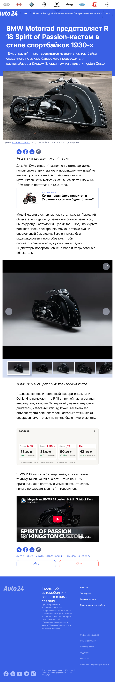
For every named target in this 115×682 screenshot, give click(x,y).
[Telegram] (26, 673)
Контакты (84, 658)
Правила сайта (87, 647)
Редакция (84, 652)
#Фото (40, 556)
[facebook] (25, 151)
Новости (37, 13)
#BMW (30, 556)
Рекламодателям (88, 641)
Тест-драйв (49, 13)
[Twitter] (12, 673)
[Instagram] (33, 673)
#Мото (20, 556)
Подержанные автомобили (88, 13)
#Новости (85, 556)
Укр (108, 13)
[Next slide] (106, 311)
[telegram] (19, 151)
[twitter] (31, 151)
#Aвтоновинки (55, 556)
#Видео (71, 556)
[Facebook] (6, 673)
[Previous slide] (8, 311)
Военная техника (64, 13)
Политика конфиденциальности (94, 664)
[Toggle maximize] (106, 266)
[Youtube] (19, 673)
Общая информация (89, 635)
